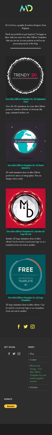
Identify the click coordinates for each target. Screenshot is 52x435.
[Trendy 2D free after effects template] (25, 57)
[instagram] (33, 327)
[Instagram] (18, 353)
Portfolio (34, 387)
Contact (33, 360)
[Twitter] (14, 353)
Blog (32, 354)
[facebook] (19, 327)
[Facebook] (9, 353)
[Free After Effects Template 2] (25, 189)
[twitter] (26, 327)
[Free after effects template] (25, 255)
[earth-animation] (25, 123)
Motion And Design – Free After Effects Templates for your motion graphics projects (38, 374)
